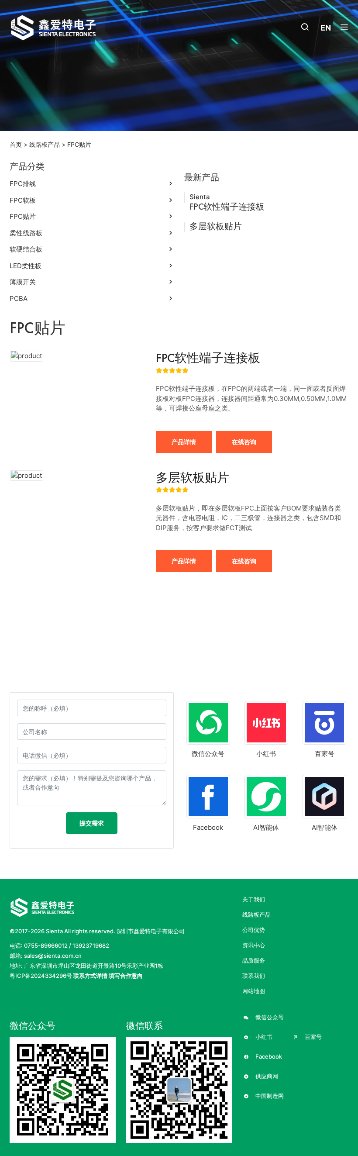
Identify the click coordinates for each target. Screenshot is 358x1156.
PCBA (19, 298)
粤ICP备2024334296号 (41, 975)
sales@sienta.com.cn (53, 955)
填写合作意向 (126, 975)
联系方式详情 (90, 975)
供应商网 (266, 1076)
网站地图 (253, 991)
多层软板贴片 (215, 226)
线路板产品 (44, 144)
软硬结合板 (26, 249)
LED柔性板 (25, 266)
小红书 (263, 1037)
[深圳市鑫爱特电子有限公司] (42, 907)
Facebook (268, 1056)
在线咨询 (244, 441)
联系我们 (253, 976)
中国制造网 (269, 1096)
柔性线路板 (26, 233)
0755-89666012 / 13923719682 (66, 945)
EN (325, 27)
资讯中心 (253, 945)
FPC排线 (23, 183)
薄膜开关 (23, 282)
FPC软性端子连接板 (227, 206)
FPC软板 (23, 200)
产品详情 (184, 441)
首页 (16, 144)
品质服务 (253, 960)
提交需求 (91, 823)
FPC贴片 (79, 144)
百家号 (312, 1037)
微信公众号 (269, 1017)
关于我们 (253, 899)
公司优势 (253, 930)
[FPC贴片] (63, 27)
